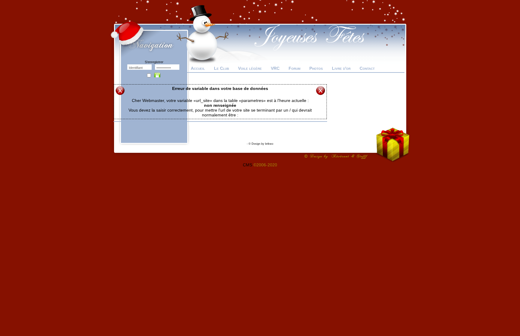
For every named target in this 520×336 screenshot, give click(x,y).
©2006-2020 (265, 164)
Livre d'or (341, 68)
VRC (275, 68)
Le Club (221, 68)
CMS (247, 164)
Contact (367, 68)
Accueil (198, 68)
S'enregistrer (154, 62)
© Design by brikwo (261, 143)
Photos (316, 68)
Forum (294, 68)
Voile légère (250, 68)
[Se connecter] (158, 73)
